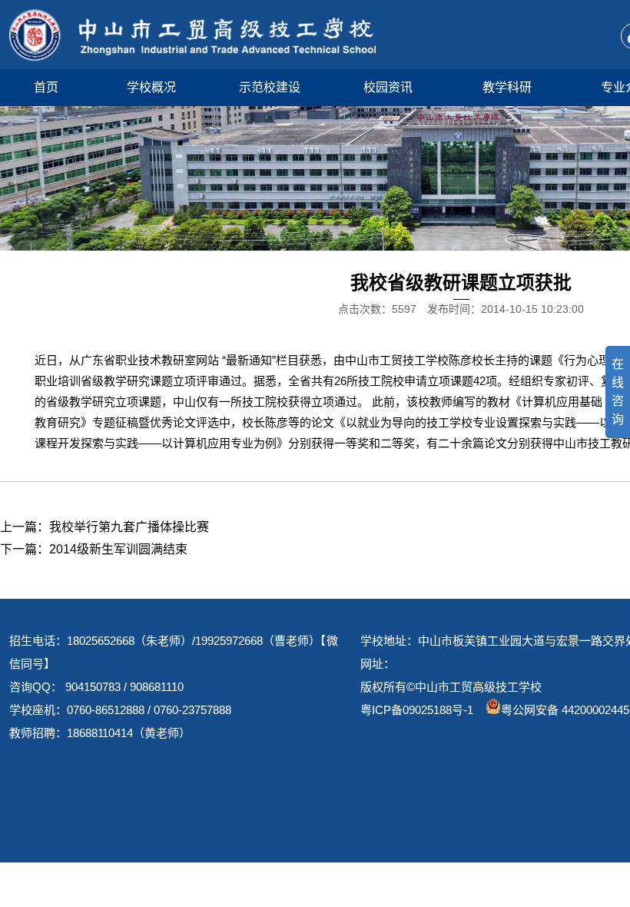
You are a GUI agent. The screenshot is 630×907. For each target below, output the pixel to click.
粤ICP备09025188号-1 (416, 709)
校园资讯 (388, 87)
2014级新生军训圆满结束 (118, 549)
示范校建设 (269, 87)
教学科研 (507, 87)
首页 (46, 87)
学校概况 (151, 87)
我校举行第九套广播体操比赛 (129, 526)
